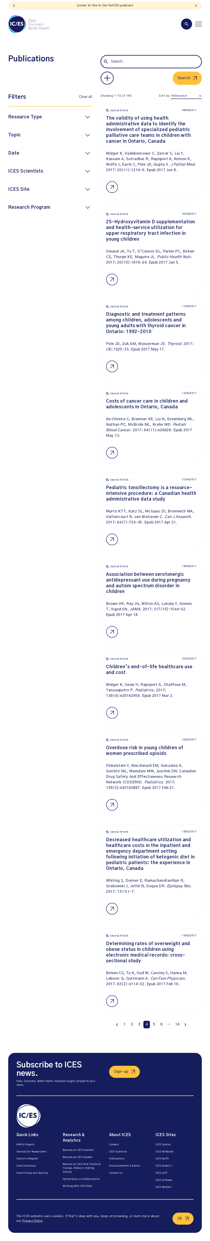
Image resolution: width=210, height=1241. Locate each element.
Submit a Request (27, 1158)
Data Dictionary (26, 1166)
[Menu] (191, 24)
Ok (179, 1218)
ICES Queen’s (163, 1166)
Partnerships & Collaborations (81, 1179)
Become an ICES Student (77, 1157)
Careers (114, 1144)
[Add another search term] (107, 78)
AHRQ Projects (25, 1144)
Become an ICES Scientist (78, 1150)
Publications (116, 1158)
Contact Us (116, 1173)
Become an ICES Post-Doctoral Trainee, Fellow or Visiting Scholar (82, 1168)
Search (184, 78)
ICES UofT (161, 1173)
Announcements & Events (124, 1166)
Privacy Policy (32, 1220)
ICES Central (163, 1144)
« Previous (117, 1024)
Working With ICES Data (77, 1186)
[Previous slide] (13, 5)
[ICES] (28, 24)
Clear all (85, 97)
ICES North (162, 1158)
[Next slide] (196, 5)
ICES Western (163, 1187)
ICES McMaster (164, 1151)
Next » (185, 1024)
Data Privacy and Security (32, 1173)
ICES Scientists (118, 1151)
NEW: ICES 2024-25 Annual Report (105, 5)
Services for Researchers (31, 1151)
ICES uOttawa (163, 1180)
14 (177, 1024)
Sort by (164, 95)
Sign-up (121, 1072)
